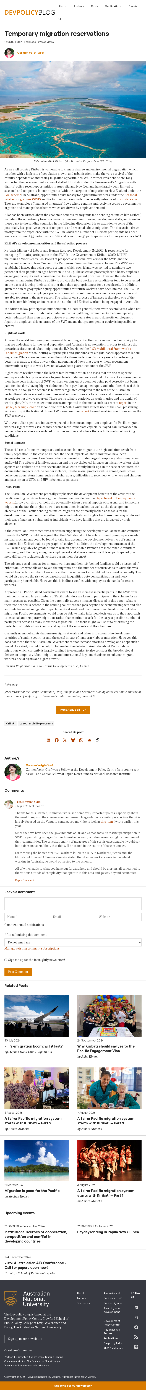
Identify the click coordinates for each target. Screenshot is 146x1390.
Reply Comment (24, 880)
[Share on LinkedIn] (48, 740)
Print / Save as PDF (73, 709)
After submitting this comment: (25, 935)
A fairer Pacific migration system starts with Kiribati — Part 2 (33, 1120)
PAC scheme (12, 195)
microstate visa (127, 199)
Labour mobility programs (36, 723)
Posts (94, 6)
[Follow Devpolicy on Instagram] (136, 1318)
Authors (79, 6)
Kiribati (10, 723)
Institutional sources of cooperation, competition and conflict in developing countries (35, 1236)
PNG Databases (113, 1348)
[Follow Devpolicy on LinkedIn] (136, 1308)
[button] (60, 19)
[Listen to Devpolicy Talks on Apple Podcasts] (136, 1347)
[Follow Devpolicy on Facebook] (136, 1327)
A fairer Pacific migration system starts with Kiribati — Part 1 (105, 1193)
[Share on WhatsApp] (81, 740)
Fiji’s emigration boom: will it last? (33, 1046)
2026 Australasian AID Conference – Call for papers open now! (35, 1265)
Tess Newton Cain (28, 802)
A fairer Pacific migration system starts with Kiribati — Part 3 (105, 1120)
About (62, 6)
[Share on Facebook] (57, 740)
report (123, 403)
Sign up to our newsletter (25, 1339)
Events (133, 6)
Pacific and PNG (113, 1298)
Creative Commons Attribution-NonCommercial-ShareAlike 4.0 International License (33, 1361)
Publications (113, 6)
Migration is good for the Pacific (32, 1190)
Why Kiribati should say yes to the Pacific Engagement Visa (106, 1048)
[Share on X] (65, 740)
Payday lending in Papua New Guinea (108, 1232)
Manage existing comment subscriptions (32, 948)
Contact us (83, 1303)
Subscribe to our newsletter (73, 1385)
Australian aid (112, 1293)
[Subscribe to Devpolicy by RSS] (136, 1337)
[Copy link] (97, 740)
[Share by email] (89, 740)
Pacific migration (113, 1303)
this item (107, 822)
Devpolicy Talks (113, 1343)
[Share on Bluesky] (73, 740)
